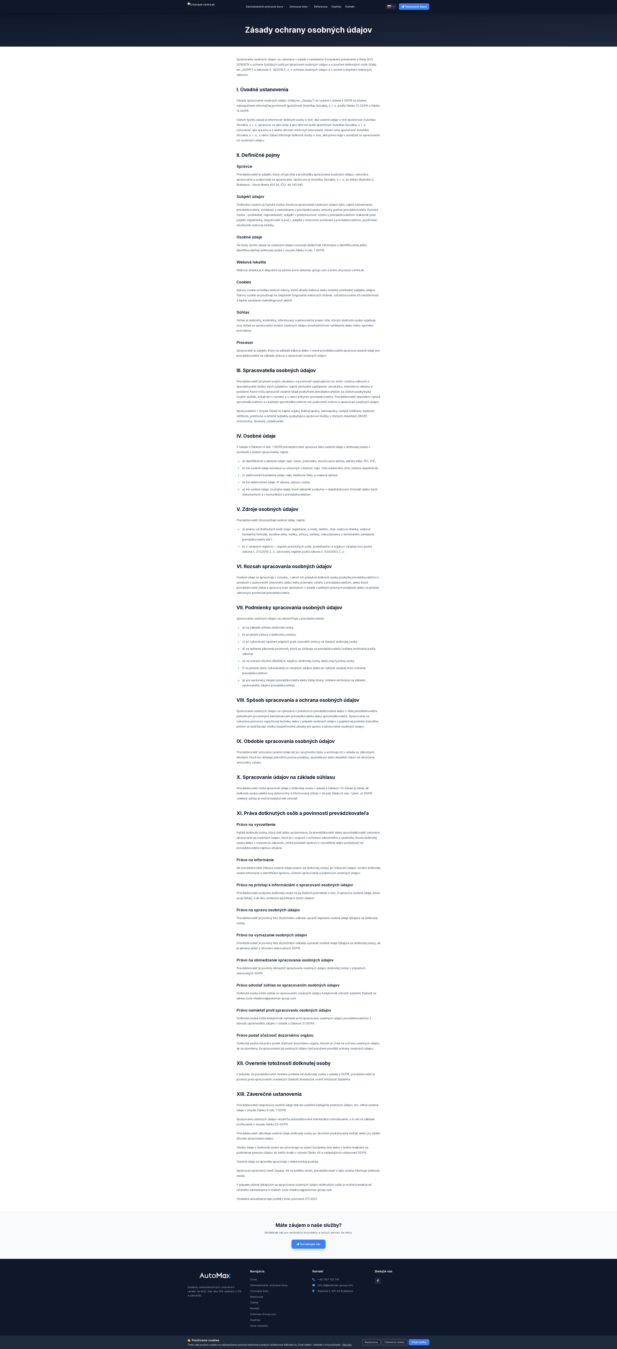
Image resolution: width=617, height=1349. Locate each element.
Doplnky (336, 6)
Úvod (253, 1279)
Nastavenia (371, 1342)
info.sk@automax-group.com (335, 1285)
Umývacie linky (298, 6)
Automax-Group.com (263, 1314)
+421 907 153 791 (328, 1279)
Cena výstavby (259, 1325)
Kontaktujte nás (310, 1244)
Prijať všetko (419, 1342)
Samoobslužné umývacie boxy (264, 6)
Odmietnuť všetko (395, 1342)
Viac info (347, 1344)
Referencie (321, 6)
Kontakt (349, 6)
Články (254, 1302)
